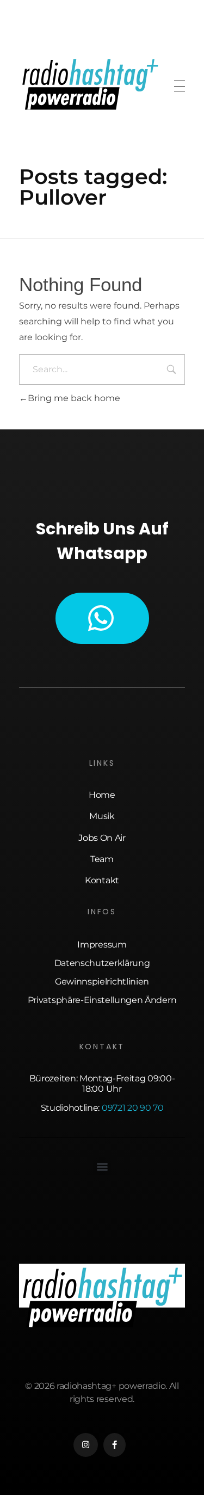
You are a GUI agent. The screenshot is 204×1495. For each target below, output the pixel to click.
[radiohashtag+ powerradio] (89, 84)
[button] (102, 1166)
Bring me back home (74, 398)
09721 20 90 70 (133, 1108)
